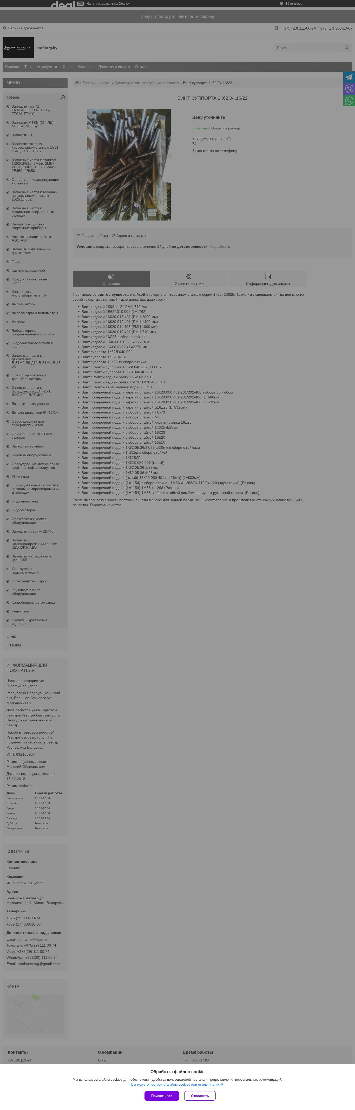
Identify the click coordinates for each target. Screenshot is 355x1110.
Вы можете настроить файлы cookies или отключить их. (175, 1084)
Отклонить (200, 1096)
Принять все (161, 1096)
